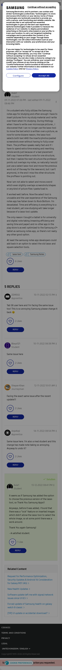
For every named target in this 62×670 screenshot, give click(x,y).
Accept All (43, 76)
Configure (18, 76)
